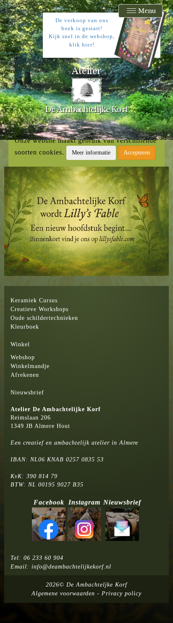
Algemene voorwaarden (63, 593)
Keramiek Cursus (34, 300)
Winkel (20, 344)
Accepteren (136, 152)
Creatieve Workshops (39, 309)
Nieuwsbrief (27, 392)
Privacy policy (122, 593)
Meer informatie (91, 152)
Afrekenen (24, 375)
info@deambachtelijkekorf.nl (71, 567)
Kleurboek (24, 327)
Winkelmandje (30, 366)
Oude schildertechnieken (44, 318)
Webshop (22, 357)
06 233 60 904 (43, 558)
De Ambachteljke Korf (96, 585)
